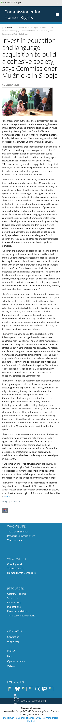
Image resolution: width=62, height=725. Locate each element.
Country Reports (16, 593)
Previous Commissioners (21, 536)
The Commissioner (17, 531)
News (10, 656)
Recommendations (18, 611)
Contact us (13, 637)
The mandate (14, 540)
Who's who (13, 641)
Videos (11, 666)
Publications (14, 606)
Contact (31, 720)
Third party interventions (21, 615)
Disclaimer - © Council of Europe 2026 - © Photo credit (30, 717)
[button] (31, 3)
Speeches (12, 598)
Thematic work (15, 568)
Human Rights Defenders (21, 572)
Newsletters (14, 602)
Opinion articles (16, 661)
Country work (14, 564)
